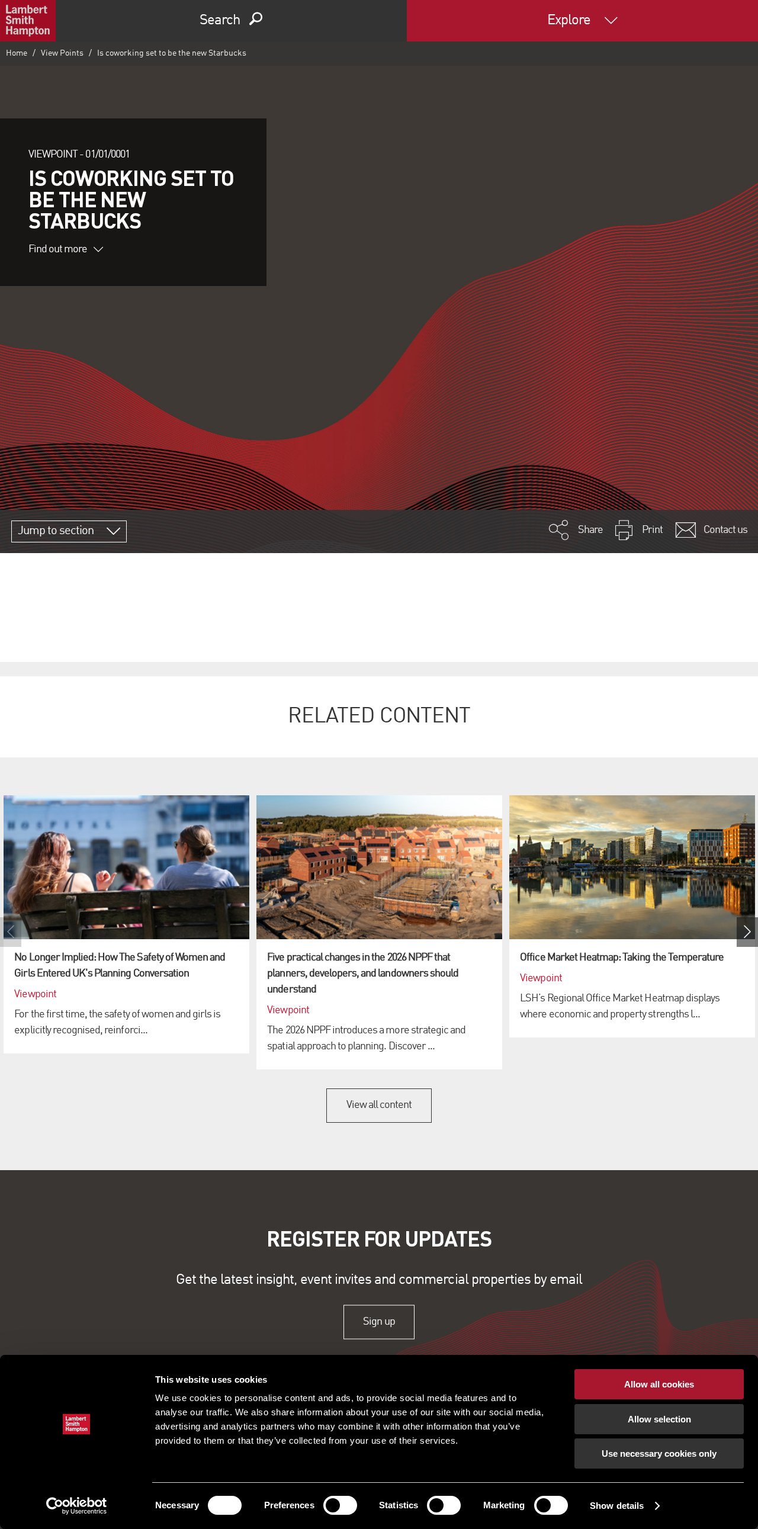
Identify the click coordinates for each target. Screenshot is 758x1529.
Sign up (378, 1321)
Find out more (58, 249)
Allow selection (659, 1419)
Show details (617, 1506)
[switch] (340, 1505)
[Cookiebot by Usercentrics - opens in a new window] (77, 1506)
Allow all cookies (659, 1384)
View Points (62, 53)
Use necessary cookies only (659, 1453)
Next (747, 932)
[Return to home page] (28, 20)
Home (16, 53)
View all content (379, 1105)
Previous (10, 932)
